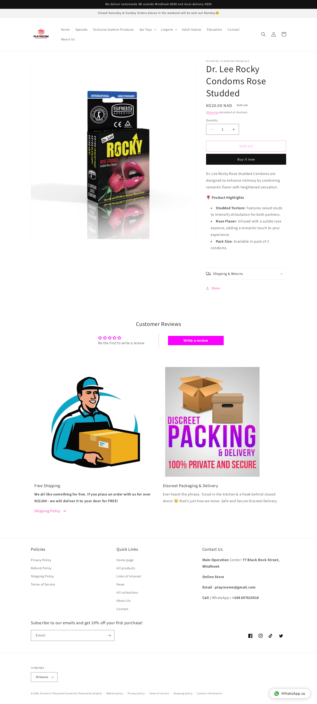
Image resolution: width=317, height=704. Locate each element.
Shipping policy (183, 693)
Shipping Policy (47, 510)
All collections (127, 592)
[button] (147, 29)
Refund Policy (41, 568)
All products (125, 568)
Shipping (212, 112)
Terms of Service (43, 584)
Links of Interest (128, 576)
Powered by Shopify (90, 693)
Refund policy (115, 693)
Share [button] (215, 288)
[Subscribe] (109, 635)
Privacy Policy (41, 560)
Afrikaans (42, 677)
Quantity (212, 120)
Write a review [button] (196, 340)
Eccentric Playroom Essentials (59, 693)
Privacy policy (136, 693)
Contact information (209, 693)
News (120, 584)
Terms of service (159, 693)
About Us (123, 600)
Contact (122, 609)
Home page (124, 560)
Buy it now (246, 159)
